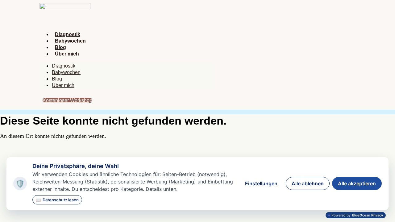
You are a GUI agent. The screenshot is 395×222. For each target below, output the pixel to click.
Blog (60, 47)
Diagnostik (67, 34)
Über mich (67, 53)
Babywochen (70, 40)
